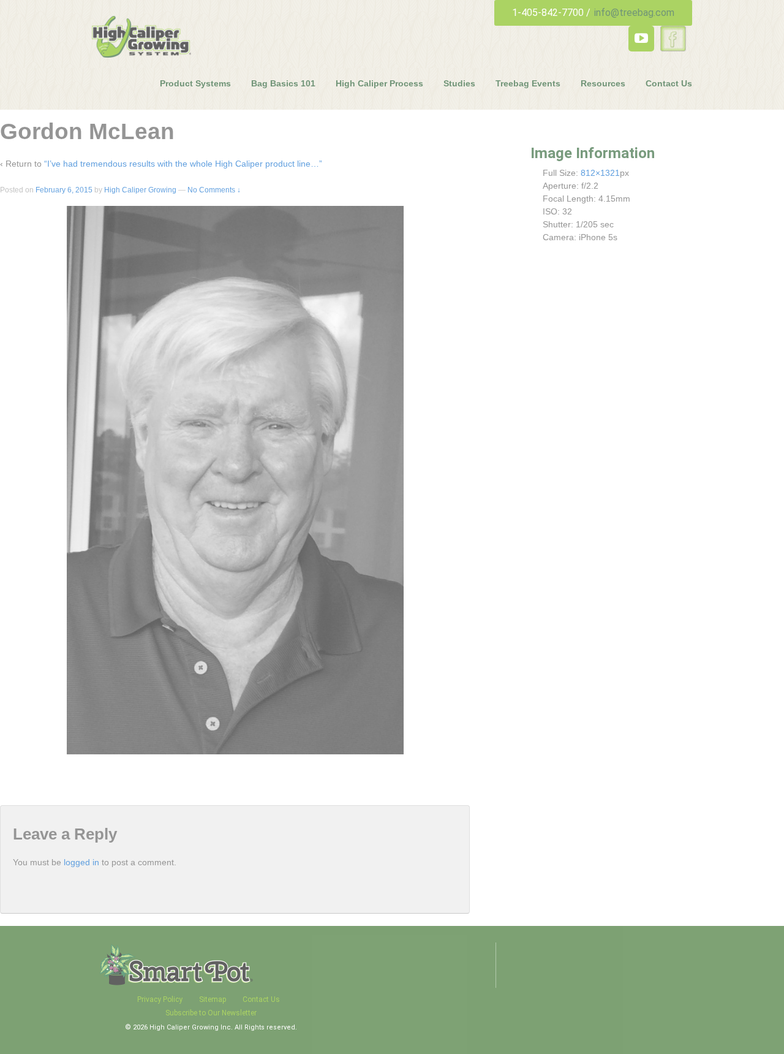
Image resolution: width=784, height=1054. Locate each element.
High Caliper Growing (140, 190)
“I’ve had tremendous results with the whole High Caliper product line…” (183, 164)
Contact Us (669, 83)
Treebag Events (528, 83)
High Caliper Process (379, 83)
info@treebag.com (634, 12)
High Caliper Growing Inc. (192, 1027)
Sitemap (212, 999)
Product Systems (195, 83)
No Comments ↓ (214, 190)
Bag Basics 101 (283, 83)
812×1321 (600, 173)
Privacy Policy (160, 999)
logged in (81, 862)
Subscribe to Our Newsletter (211, 1013)
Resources (603, 83)
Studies (459, 83)
